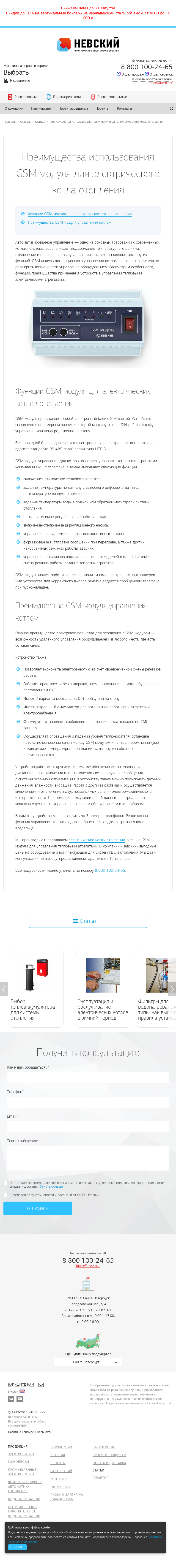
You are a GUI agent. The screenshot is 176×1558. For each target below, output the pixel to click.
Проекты (58, 1463)
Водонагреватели (24, 1499)
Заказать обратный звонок (152, 79)
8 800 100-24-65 (147, 67)
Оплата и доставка (109, 1463)
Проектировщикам (109, 1455)
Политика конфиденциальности (29, 1432)
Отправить (38, 1208)
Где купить (60, 1487)
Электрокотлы (21, 1454)
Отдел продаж (132, 74)
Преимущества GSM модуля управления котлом (69, 222)
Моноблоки (18, 1462)
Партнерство (104, 1447)
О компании (61, 1447)
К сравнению (20, 80)
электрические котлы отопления (97, 839)
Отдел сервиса (161, 74)
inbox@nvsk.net (161, 83)
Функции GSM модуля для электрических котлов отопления (80, 213)
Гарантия (101, 1478)
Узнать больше (51, 1186)
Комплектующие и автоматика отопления (25, 1486)
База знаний (61, 1471)
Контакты (59, 1479)
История (57, 1455)
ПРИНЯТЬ (17, 1547)
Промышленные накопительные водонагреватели (24, 1511)
